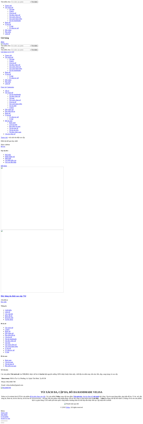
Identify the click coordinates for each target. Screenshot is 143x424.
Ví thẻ (11, 26)
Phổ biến (8, 155)
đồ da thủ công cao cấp (37, 396)
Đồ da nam (8, 121)
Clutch (11, 11)
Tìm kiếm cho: (5, 2)
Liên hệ (7, 34)
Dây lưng (8, 30)
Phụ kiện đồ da (10, 111)
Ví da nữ (8, 24)
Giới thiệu (8, 310)
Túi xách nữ (9, 7)
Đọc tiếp (3, 302)
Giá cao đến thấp (10, 162)
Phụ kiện (8, 32)
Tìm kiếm (34, 2)
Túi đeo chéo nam (15, 132)
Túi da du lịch (13, 130)
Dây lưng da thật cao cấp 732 (13, 296)
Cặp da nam (13, 124)
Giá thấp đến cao (10, 160)
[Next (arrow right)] (3, 422)
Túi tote (11, 9)
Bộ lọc (3, 146)
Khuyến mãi (9, 318)
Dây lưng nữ (9, 109)
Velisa (68, 407)
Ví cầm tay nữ (14, 28)
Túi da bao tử (13, 128)
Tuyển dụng (9, 319)
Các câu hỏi (9, 314)
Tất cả (7, 91)
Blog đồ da (8, 316)
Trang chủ (8, 5)
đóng (2, 42)
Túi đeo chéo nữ (14, 15)
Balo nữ (7, 22)
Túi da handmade (15, 21)
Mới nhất (8, 158)
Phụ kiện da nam (14, 126)
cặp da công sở (88, 396)
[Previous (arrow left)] (2, 422)
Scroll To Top (5, 418)
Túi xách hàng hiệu (15, 19)
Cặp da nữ (12, 13)
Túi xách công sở (15, 17)
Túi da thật (12, 106)
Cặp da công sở (10, 134)
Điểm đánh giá (10, 156)
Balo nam (12, 123)
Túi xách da (77, 396)
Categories (10, 87)
